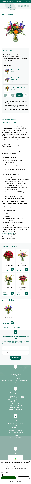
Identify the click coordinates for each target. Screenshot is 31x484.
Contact (15, 435)
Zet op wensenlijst (13, 251)
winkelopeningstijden (8, 233)
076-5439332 (16, 379)
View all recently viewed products (12, 327)
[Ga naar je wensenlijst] (25, 6)
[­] (26, 2)
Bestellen (12, 269)
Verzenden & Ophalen (9, 119)
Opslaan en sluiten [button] (9, 477)
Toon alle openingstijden (15, 409)
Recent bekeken (8, 300)
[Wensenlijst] (25, 6)
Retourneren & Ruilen (9, 123)
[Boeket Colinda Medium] (15, 30)
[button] (8, 472)
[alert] (15, 472)
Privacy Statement (15, 425)
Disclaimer (15, 427)
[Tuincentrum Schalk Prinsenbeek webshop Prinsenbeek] (10, 6)
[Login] (22, 6)
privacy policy (25, 343)
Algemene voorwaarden (15, 423)
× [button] (29, 461)
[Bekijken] (28, 6)
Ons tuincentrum (15, 437)
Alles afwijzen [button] (23, 477)
